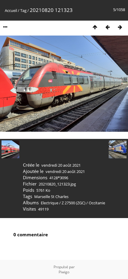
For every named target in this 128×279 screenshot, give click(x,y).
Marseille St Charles (51, 196)
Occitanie (97, 203)
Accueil (11, 10)
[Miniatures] (95, 27)
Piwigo (64, 272)
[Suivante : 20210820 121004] (120, 27)
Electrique (49, 203)
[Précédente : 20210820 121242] (107, 27)
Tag (23, 10)
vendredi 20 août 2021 (61, 165)
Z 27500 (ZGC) (73, 203)
